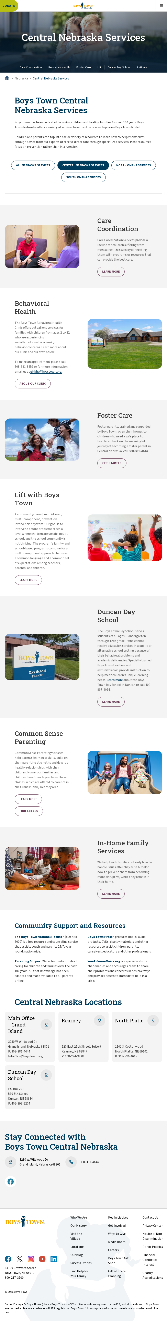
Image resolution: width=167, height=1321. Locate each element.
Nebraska (21, 78)
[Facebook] (10, 1181)
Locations (77, 1247)
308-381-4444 (89, 1162)
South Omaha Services (83, 177)
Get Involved (117, 1225)
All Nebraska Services (33, 165)
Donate (8, 6)
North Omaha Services (133, 165)
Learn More (111, 272)
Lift (99, 67)
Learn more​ (115, 680)
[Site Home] (83, 5)
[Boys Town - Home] (31, 1221)
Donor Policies (153, 1247)
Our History (78, 1225)
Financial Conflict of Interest (150, 1260)
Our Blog (76, 1255)
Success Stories (81, 1263)
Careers (113, 1250)
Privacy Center (153, 1225)
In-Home (142, 67)
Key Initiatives (118, 1217)
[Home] (7, 78)
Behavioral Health (59, 67)
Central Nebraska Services (51, 78)
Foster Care (83, 67)
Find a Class (29, 811)
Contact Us (150, 1217)
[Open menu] (161, 5)
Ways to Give (117, 1234)
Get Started (112, 463)
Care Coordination (31, 67)
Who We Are (78, 1217)
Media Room (116, 1242)
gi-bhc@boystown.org (46, 371)
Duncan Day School (119, 67)
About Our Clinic (33, 384)
